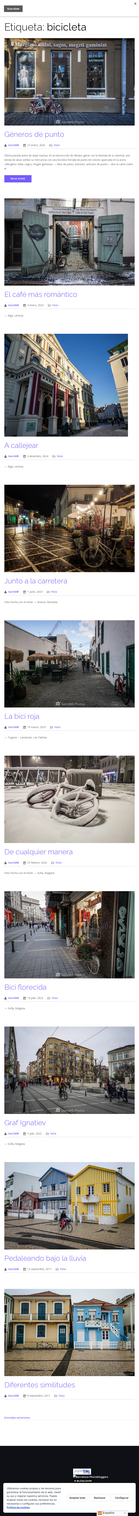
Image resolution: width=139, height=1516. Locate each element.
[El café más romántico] (69, 244)
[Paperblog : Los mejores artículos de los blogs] (82, 1471)
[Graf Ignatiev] (69, 1072)
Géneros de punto (34, 134)
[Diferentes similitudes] (69, 1334)
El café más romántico (40, 294)
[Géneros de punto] (69, 83)
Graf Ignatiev (25, 1122)
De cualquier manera (38, 851)
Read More (17, 179)
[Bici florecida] (69, 936)
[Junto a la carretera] (69, 530)
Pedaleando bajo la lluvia (45, 1258)
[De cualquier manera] (69, 801)
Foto (57, 145)
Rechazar (100, 1497)
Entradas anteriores (17, 1417)
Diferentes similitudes (39, 1384)
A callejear (21, 445)
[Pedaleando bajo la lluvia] (69, 1207)
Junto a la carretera (35, 580)
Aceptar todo (77, 1497)
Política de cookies (18, 1507)
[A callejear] (66, 387)
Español (108, 1512)
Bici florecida (25, 987)
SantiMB (13, 145)
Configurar (122, 1497)
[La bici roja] (69, 666)
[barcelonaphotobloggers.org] (90, 1476)
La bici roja (21, 716)
